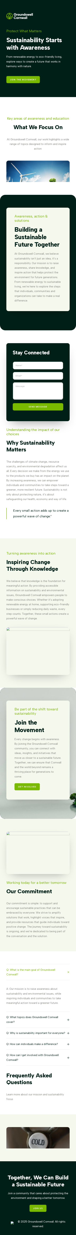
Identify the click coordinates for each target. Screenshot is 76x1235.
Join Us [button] (38, 1208)
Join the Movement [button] (23, 79)
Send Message (38, 406)
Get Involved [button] (27, 787)
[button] (38, 1143)
